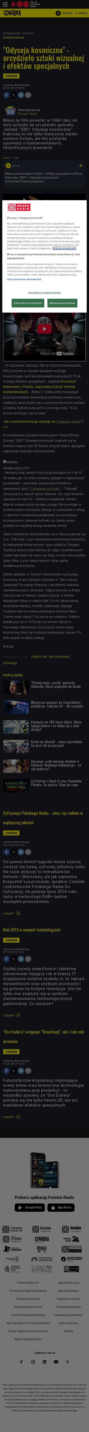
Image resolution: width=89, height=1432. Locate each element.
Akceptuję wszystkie (62, 303)
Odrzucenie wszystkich (28, 303)
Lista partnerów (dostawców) (24, 279)
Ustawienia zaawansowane (44, 292)
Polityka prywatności (64, 248)
